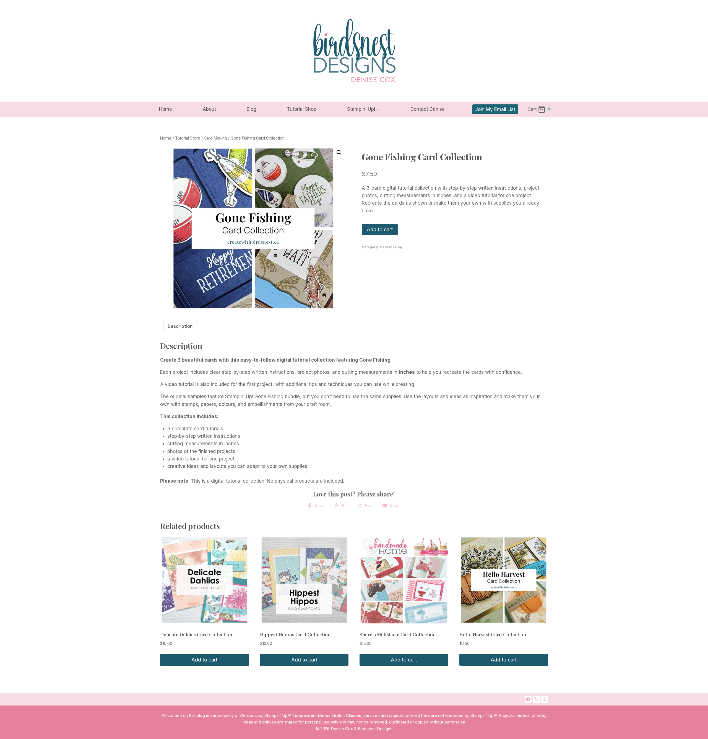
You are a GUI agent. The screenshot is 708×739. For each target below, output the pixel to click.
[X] (536, 699)
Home (165, 109)
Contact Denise (427, 109)
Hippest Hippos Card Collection (295, 634)
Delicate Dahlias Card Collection (196, 634)
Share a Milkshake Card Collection (398, 634)
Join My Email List (495, 109)
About (209, 109)
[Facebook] (528, 699)
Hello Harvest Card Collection (492, 634)
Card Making (391, 247)
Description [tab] (180, 326)
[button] (339, 153)
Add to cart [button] (204, 660)
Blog (251, 109)
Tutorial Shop (301, 109)
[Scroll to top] (682, 646)
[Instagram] (544, 699)
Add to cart (380, 229)
